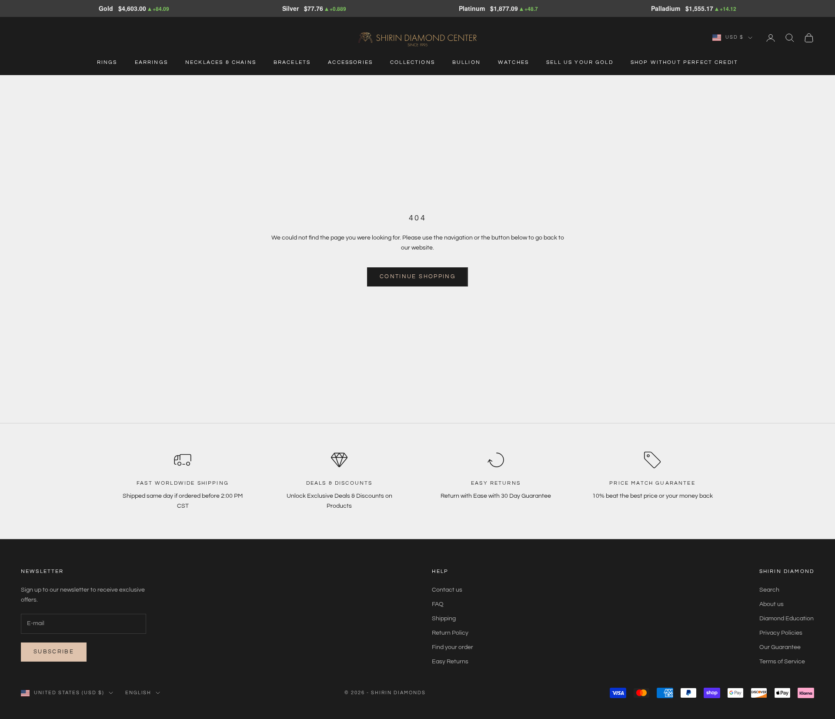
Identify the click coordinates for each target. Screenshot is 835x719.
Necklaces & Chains (220, 62)
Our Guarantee (780, 647)
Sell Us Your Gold (579, 62)
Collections (412, 62)
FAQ (438, 604)
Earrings (151, 62)
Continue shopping (417, 276)
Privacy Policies (780, 633)
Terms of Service (782, 662)
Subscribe (53, 652)
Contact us (447, 590)
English (138, 692)
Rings (107, 62)
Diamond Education (786, 619)
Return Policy (450, 633)
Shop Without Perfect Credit (684, 62)
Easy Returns (450, 662)
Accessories (350, 62)
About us (771, 604)
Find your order (452, 647)
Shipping (444, 619)
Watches (513, 62)
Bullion (466, 62)
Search (769, 590)
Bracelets (292, 62)
